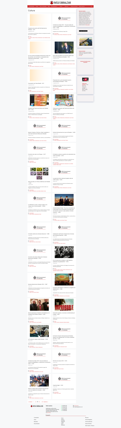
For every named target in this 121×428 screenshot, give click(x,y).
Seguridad (54, 270)
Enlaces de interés (74, 6)
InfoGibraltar (76, 405)
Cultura (34, 37)
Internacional (40, 37)
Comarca (30, 37)
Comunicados (31, 6)
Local (43, 37)
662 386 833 (64, 409)
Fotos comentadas (43, 6)
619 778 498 (64, 408)
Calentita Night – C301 (58, 385)
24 (39, 401)
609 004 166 (64, 405)
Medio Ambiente (66, 322)
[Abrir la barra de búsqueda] (91, 6)
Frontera (61, 269)
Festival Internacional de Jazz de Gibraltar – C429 (64, 132)
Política (72, 89)
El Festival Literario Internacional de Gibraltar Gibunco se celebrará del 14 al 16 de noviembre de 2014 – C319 (63, 337)
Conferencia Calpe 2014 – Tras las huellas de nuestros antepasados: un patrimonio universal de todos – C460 (64, 26)
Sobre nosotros (82, 6)
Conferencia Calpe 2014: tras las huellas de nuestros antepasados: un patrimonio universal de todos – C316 (39, 362)
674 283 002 (64, 410)
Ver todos (80, 55)
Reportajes (36, 421)
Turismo (29, 38)
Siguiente (45, 401)
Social (49, 37)
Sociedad (61, 270)
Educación (58, 89)
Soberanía (46, 37)
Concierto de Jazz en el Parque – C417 (37, 154)
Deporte (33, 66)
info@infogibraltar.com (78, 406)
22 (35, 401)
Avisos (37, 6)
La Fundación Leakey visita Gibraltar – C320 (38, 339)
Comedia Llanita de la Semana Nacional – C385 (38, 233)
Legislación (66, 89)
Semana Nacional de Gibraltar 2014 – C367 (37, 284)
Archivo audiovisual (88, 421)
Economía (63, 420)
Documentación (54, 6)
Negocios (70, 63)
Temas (61, 6)
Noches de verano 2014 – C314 (60, 360)
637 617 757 (64, 406)
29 (42, 401)
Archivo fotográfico (88, 419)
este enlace (87, 24)
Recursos (66, 6)
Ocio (34, 241)
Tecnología (67, 295)
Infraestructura (62, 117)
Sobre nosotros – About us (89, 425)
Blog (49, 6)
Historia (36, 37)
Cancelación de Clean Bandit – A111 (36, 83)
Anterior (30, 401)
